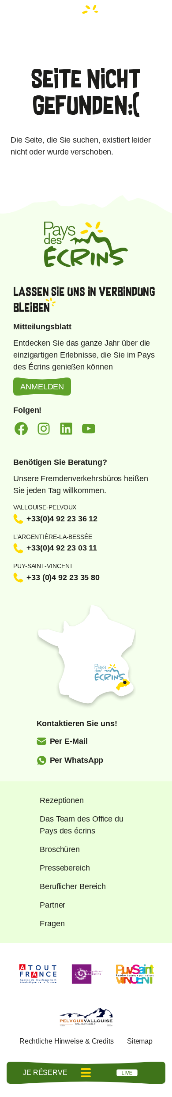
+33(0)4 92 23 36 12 (61, 518)
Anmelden (42, 386)
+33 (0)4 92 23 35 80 (63, 577)
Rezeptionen (62, 800)
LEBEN (127, 1073)
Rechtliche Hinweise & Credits (66, 1041)
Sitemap (140, 1041)
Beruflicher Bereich (73, 886)
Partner (52, 905)
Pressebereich (65, 867)
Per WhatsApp (77, 760)
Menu (86, 1073)
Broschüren (60, 849)
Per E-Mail (69, 741)
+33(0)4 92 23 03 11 (61, 547)
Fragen (52, 923)
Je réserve (45, 1072)
